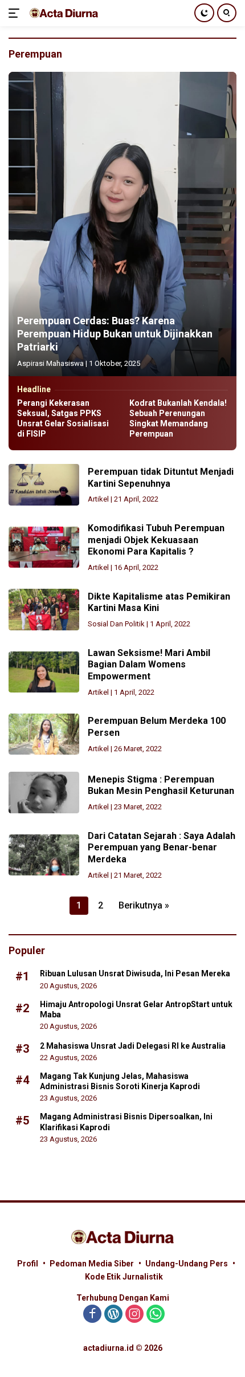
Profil (27, 1263)
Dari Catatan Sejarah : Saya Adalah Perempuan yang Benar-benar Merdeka (161, 847)
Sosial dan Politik (116, 624)
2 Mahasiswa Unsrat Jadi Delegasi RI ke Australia (133, 1045)
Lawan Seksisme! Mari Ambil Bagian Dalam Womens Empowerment (149, 664)
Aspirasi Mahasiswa (50, 363)
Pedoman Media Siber (92, 1263)
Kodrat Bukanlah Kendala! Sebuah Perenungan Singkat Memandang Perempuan (178, 418)
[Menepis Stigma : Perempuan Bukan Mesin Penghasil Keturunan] (44, 792)
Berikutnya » (144, 905)
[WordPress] (113, 1315)
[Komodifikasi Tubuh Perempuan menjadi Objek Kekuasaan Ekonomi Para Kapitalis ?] (44, 547)
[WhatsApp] (155, 1315)
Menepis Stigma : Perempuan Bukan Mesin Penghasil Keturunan (161, 785)
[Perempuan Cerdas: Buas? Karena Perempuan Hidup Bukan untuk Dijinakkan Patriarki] (122, 224)
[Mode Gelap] (204, 12)
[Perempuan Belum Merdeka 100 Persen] (44, 734)
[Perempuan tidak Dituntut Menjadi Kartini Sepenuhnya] (44, 484)
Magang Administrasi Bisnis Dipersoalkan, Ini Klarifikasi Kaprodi (126, 1121)
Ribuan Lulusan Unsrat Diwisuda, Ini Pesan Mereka (135, 973)
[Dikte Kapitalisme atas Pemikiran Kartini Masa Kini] (44, 609)
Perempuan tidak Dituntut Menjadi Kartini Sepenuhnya (161, 477)
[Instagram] (134, 1315)
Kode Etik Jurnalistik (124, 1276)
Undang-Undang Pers (186, 1263)
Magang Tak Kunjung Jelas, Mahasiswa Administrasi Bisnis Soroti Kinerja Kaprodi (120, 1081)
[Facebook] (92, 1315)
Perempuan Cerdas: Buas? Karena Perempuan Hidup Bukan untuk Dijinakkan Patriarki (115, 334)
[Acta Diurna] (62, 13)
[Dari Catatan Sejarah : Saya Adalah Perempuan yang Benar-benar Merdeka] (44, 854)
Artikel (98, 499)
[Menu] (16, 13)
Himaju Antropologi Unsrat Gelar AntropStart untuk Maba (136, 1009)
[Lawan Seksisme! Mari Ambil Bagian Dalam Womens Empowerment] (44, 671)
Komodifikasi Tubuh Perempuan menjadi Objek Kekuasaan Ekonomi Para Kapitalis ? (156, 540)
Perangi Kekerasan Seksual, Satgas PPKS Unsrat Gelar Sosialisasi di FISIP (63, 418)
